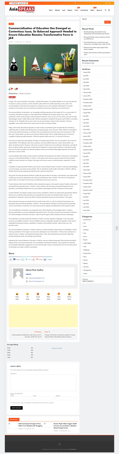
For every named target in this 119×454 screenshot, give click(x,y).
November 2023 (87, 183)
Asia (84, 223)
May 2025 (86, 123)
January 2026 (86, 96)
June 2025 (86, 119)
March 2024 (86, 170)
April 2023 (86, 207)
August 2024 (86, 153)
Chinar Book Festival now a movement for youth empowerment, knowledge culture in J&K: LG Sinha (97, 43)
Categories (85, 279)
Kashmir (85, 240)
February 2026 (87, 92)
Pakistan (85, 263)
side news (86, 267)
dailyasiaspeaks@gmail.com (37, 278)
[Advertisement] (43, 315)
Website (58, 396)
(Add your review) (57, 348)
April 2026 (86, 86)
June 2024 (86, 160)
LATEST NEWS (87, 243)
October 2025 (87, 106)
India (84, 233)
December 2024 (87, 140)
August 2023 (86, 193)
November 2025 (87, 102)
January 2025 (86, 136)
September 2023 (87, 190)
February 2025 (87, 133)
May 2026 (86, 82)
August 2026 (86, 72)
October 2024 (87, 146)
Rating (12, 394)
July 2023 (85, 197)
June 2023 (86, 200)
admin (11, 42)
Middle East (86, 250)
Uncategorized (87, 270)
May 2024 (86, 163)
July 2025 (85, 116)
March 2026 (86, 89)
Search (84, 19)
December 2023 (87, 180)
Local (63, 10)
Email (35, 396)
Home (51, 10)
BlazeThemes (73, 449)
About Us (99, 10)
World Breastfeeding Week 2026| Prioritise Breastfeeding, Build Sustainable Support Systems (96, 33)
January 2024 (86, 177)
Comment (13, 373)
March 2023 (86, 210)
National (57, 10)
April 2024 (86, 166)
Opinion (70, 10)
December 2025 (87, 99)
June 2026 (86, 79)
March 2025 (86, 129)
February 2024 (87, 173)
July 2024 (85, 156)
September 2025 (87, 109)
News (84, 257)
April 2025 (86, 126)
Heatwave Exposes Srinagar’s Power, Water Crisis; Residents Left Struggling (30, 425)
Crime (77, 9)
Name (12, 396)
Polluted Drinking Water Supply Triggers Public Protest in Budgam (96, 48)
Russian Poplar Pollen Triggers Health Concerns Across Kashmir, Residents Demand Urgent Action (65, 426)
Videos (92, 9)
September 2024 (87, 150)
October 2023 (87, 187)
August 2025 (86, 113)
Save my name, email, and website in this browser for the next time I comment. (33, 403)
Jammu (85, 236)
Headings (85, 230)
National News (87, 253)
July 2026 (85, 76)
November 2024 (87, 143)
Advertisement (87, 220)
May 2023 (86, 204)
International (84, 10)
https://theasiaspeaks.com (36, 281)
